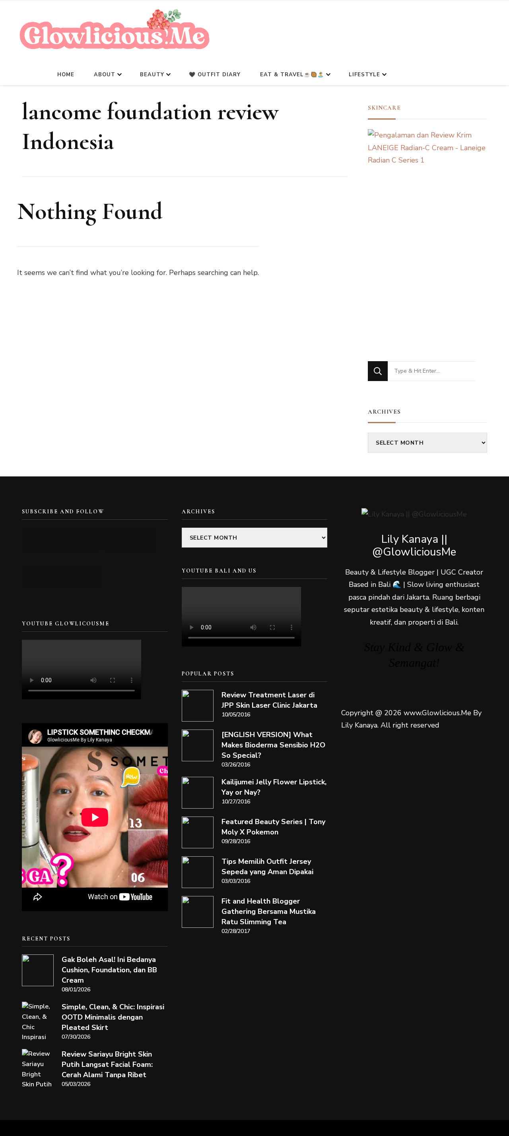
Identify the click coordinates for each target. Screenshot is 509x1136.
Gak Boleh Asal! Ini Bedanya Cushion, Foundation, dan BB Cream (109, 970)
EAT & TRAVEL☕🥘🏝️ (292, 74)
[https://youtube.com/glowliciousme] (35, 540)
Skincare (384, 107)
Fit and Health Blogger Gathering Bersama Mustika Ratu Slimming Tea (268, 911)
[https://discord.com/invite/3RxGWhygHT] (88, 576)
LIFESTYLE (364, 74)
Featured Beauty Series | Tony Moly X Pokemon (273, 827)
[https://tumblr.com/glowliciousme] (141, 540)
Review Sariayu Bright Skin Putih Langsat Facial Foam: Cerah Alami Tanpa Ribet (107, 1064)
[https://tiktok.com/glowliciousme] (61, 576)
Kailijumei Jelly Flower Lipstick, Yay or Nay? (273, 787)
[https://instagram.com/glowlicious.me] (61, 540)
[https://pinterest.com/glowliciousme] (35, 576)
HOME (65, 74)
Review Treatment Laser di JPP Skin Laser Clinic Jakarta (269, 700)
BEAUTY (152, 74)
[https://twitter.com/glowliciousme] (88, 540)
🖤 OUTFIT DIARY (215, 74)
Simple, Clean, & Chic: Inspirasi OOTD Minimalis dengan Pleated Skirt (113, 1017)
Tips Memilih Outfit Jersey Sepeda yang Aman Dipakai (267, 867)
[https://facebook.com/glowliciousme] (115, 540)
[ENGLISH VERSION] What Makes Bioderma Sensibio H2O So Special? (273, 745)
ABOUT (104, 74)
